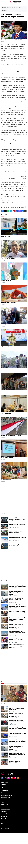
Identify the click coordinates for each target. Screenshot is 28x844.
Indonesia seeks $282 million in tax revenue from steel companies (17, 600)
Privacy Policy (4, 813)
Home (5, 7)
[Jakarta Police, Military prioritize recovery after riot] (4, 735)
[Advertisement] (14, 498)
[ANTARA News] (15, 1)
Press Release (4, 804)
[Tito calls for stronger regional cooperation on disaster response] (14, 271)
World (2, 792)
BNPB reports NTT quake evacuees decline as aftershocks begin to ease (13, 302)
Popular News (5, 581)
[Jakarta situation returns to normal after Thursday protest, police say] (4, 646)
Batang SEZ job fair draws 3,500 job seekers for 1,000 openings (13, 412)
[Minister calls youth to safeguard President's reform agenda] (14, 337)
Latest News (4, 514)
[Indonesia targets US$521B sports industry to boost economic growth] (4, 626)
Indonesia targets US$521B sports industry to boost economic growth (16, 626)
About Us (3, 818)
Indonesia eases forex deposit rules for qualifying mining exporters (17, 619)
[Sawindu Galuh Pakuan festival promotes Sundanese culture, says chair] (4, 519)
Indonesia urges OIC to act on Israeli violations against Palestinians (14, 479)
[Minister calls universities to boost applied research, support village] (14, 248)
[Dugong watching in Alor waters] (4, 546)
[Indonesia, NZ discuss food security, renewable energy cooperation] (4, 722)
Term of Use (4, 811)
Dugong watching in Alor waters (17, 544)
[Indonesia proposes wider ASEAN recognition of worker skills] (4, 640)
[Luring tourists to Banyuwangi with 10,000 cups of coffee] (4, 526)
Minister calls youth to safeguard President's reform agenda (13, 346)
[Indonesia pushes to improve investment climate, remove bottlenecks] (4, 708)
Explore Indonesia (5, 797)
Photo (2, 802)
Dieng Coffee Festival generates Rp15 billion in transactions (13, 324)
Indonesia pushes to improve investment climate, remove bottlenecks (16, 708)
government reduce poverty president (14, 207)
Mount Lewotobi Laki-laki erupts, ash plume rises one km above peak (17, 633)
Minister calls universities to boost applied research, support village (12, 257)
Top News (4, 681)
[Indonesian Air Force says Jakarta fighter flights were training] (4, 593)
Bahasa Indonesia (5, 809)
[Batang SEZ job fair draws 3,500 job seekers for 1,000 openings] (14, 403)
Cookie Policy (4, 816)
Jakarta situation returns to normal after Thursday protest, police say (17, 646)
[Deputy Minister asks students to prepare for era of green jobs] (14, 226)
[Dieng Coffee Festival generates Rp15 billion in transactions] (14, 315)
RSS (2, 823)
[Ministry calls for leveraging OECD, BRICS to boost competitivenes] (14, 448)
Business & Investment (14, 7)
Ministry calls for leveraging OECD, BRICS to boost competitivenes (13, 456)
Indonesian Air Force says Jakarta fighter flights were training (16, 593)
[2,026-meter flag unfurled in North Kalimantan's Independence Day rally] (14, 426)
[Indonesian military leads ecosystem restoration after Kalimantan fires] (14, 359)
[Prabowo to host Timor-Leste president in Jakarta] (4, 762)
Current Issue (4, 790)
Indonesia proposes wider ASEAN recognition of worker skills (17, 639)
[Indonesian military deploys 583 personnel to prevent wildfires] (14, 381)
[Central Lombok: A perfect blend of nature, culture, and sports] (4, 539)
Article (2, 800)
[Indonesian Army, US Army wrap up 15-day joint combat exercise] (4, 587)
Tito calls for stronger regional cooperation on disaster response (14, 279)
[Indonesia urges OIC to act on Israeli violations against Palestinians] (14, 470)
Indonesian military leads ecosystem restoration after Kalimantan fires (11, 368)
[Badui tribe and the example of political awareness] (4, 533)
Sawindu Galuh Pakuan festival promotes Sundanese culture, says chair (17, 519)
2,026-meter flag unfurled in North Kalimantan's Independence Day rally (11, 434)
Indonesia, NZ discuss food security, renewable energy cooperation (16, 722)
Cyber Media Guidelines (7, 821)
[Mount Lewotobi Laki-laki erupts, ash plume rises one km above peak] (4, 633)
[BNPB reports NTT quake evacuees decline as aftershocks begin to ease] (14, 293)
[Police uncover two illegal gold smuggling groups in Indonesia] (4, 613)
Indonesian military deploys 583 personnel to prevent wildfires (13, 390)
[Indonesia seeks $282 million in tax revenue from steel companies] (4, 600)
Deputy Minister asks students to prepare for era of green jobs (13, 235)
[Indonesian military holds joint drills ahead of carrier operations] (4, 606)
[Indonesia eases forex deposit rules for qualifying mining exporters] (4, 619)
